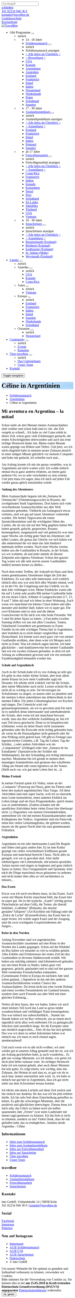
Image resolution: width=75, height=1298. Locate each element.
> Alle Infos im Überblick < (43, 54)
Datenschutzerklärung (32, 1290)
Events (22, 346)
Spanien (31, 104)
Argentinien (33, 68)
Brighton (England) (38, 245)
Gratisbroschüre (12, 18)
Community (17, 339)
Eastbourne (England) (39, 249)
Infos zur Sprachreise (23, 1152)
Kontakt (15, 368)
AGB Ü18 (16, 1251)
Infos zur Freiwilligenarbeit (27, 1149)
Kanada (30, 65)
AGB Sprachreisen (22, 1254)
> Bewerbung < (36, 57)
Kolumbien (33, 187)
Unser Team (25, 364)
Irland (29, 83)
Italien (29, 86)
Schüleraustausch (37, 43)
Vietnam (31, 216)
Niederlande (33, 94)
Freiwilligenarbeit (37, 155)
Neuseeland (33, 90)
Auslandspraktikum (38, 112)
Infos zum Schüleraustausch (27, 1141)
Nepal (29, 191)
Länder (14, 260)
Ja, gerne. (9, 1294)
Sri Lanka (32, 202)
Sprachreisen (34, 224)
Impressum (16, 1243)
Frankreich (32, 79)
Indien (30, 180)
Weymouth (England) (39, 256)
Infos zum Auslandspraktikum (28, 1145)
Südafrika (32, 206)
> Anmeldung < (36, 126)
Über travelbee (19, 354)
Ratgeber (23, 350)
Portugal (31, 144)
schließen (7, 7)
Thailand (31, 209)
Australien (32, 72)
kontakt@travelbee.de (43, 1205)
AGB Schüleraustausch (24, 1247)
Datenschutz (17, 1258)
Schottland (32, 101)
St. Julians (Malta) (37, 252)
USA (29, 61)
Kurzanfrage (9, 22)
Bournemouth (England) (41, 242)
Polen (29, 97)
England (31, 75)
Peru (28, 195)
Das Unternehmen (29, 361)
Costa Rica (32, 173)
